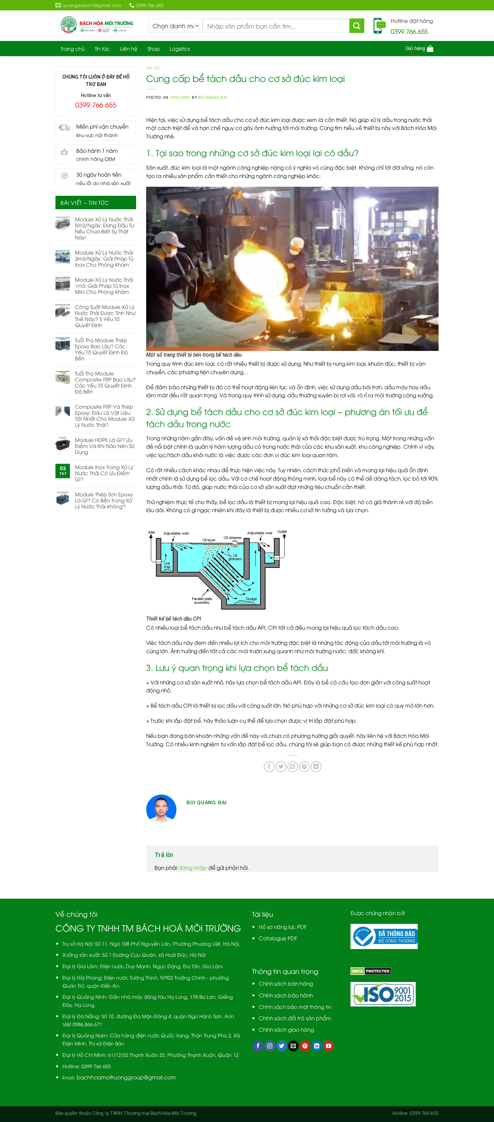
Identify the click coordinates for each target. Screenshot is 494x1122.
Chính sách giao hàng (286, 1029)
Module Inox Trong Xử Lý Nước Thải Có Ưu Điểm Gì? (104, 473)
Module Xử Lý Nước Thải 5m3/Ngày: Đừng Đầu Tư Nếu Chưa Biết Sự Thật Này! (104, 228)
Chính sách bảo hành (286, 994)
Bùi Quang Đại (212, 97)
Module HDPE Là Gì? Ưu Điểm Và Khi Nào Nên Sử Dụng (104, 446)
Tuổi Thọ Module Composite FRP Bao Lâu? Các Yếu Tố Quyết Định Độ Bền (105, 382)
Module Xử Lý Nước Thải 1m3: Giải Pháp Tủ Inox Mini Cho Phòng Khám (104, 285)
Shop (154, 48)
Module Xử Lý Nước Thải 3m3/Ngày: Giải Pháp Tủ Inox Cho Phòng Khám (104, 258)
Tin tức (102, 48)
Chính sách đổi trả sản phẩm (295, 1017)
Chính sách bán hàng (286, 983)
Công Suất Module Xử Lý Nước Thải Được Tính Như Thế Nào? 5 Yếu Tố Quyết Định (105, 316)
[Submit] (356, 25)
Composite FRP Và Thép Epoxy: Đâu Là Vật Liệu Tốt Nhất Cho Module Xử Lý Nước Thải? (104, 415)
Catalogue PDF (278, 937)
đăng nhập (192, 867)
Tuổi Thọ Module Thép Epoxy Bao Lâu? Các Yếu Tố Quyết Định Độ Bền (101, 349)
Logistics (180, 48)
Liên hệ (128, 48)
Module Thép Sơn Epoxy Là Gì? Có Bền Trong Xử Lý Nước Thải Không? (104, 500)
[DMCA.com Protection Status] (371, 970)
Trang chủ (72, 48)
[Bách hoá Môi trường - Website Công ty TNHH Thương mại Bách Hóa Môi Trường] (96, 25)
